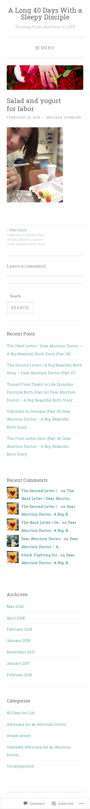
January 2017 (18, 663)
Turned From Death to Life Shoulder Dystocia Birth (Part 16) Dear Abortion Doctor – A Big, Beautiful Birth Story (41, 392)
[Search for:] (33, 295)
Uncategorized (20, 765)
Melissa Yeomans (63, 117)
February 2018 (19, 629)
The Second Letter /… (40, 490)
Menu (48, 47)
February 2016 (19, 674)
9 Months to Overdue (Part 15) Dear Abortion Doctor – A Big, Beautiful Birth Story (26, 237)
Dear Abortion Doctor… (42, 538)
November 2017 (21, 651)
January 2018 (18, 640)
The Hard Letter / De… (41, 522)
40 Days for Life (21, 712)
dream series (19, 735)
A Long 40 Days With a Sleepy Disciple (45, 13)
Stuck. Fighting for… (40, 554)
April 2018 (16, 617)
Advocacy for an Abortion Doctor (36, 724)
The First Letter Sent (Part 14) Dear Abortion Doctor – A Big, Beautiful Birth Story (39, 446)
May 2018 (15, 606)
